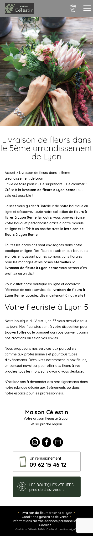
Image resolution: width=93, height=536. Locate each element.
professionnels (51, 393)
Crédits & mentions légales (62, 529)
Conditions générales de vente (45, 517)
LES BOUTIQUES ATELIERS (51, 487)
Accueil (10, 173)
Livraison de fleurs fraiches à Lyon (46, 513)
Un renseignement (48, 462)
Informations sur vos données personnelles (45, 521)
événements (56, 387)
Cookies (45, 525)
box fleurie (78, 360)
